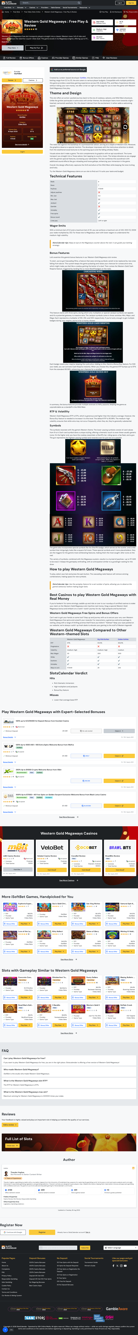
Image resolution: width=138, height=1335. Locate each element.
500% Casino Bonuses (37, 1262)
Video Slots (22, 124)
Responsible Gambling (9, 1279)
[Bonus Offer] (10, 924)
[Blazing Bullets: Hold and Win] (112, 980)
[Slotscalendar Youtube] (126, 1266)
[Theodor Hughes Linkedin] (133, 1168)
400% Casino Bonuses (37, 1266)
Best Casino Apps (35, 1286)
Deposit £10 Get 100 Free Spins (40, 1279)
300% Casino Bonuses (37, 1269)
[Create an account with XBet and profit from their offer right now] (128, 787)
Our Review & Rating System (12, 1295)
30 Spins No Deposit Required (67, 1266)
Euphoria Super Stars (24, 904)
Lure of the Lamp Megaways (25, 931)
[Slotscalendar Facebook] (114, 1266)
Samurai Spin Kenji (127, 904)
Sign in (88, 1232)
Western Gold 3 (93, 1005)
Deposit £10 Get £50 (36, 1276)
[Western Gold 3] (78, 1009)
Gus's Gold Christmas (59, 904)
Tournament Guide (91, 1262)
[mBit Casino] (18, 847)
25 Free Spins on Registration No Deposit (68, 1270)
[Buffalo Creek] (112, 1009)
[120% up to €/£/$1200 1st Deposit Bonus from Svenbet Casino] (8, 721)
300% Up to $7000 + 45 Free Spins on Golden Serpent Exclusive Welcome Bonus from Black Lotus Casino (61, 795)
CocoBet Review (78, 856)
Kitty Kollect (57, 931)
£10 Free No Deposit (64, 1281)
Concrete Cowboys (25, 977)
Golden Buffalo (123, 639)
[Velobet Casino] (52, 847)
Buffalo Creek (126, 1005)
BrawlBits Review (112, 856)
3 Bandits (56, 1005)
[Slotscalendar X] (118, 1266)
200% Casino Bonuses (37, 1272)
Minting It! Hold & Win (126, 931)
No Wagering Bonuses (37, 1282)
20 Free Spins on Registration (67, 1275)
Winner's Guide (90, 1266)
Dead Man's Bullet (25, 1005)
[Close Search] (79, 3)
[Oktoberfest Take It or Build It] (44, 981)
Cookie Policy (6, 1286)
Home (4, 1262)
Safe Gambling (7, 1282)
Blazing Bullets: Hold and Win (127, 977)
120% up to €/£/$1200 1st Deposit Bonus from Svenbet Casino (42, 721)
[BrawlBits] (120, 847)
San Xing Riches (93, 904)
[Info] (5, 1329)
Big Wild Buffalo (103, 639)
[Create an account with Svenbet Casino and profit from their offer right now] (128, 737)
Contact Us (6, 1289)
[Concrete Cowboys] (10, 981)
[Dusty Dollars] (78, 980)
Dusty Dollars (92, 977)
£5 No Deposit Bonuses (65, 1285)
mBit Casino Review (11, 856)
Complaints (6, 1269)
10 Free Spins (61, 1278)
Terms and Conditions (9, 1292)
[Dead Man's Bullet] (10, 1008)
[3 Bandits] (44, 1008)
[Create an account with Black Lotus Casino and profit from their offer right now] (128, 812)
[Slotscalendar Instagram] (122, 1266)
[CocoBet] (86, 847)
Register (42, 1232)
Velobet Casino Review (47, 856)
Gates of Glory (92, 931)
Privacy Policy (6, 1276)
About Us (5, 1266)
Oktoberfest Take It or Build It (59, 977)
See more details (21, 144)
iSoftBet (22, 117)
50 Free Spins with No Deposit (67, 1262)
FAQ (3, 1272)
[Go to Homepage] (9, 2)
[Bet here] (10, 874)
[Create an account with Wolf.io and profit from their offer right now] (128, 762)
